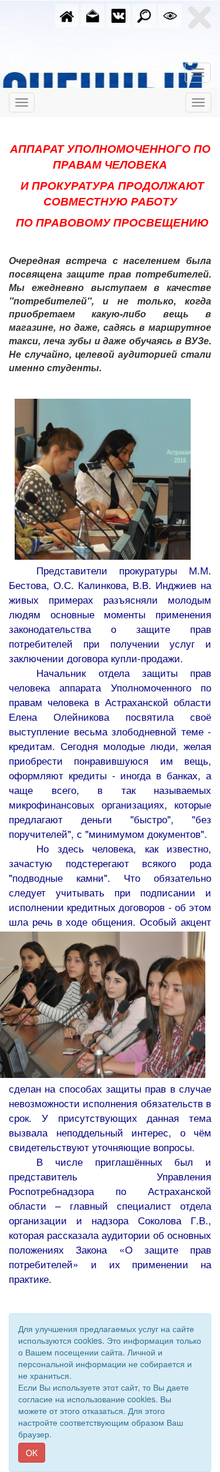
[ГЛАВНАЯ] (67, 14)
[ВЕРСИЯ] (170, 14)
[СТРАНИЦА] (118, 14)
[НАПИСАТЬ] (92, 14)
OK (32, 1453)
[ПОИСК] (144, 14)
